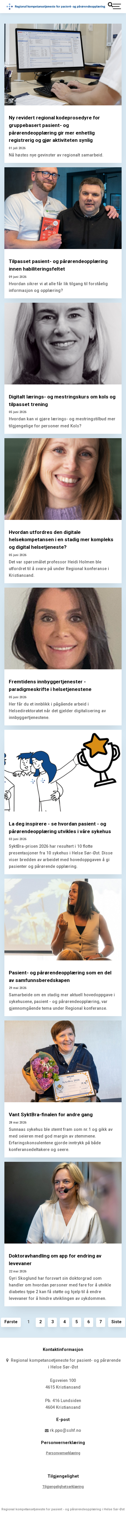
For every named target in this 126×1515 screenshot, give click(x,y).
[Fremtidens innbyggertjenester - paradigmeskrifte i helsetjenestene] (63, 628)
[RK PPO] (56, 6)
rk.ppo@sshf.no (65, 1430)
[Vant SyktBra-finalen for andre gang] (63, 1061)
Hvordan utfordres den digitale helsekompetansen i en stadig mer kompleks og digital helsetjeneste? (61, 539)
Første (11, 1321)
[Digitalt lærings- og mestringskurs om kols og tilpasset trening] (63, 343)
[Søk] (110, 5)
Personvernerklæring (63, 1453)
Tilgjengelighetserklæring (63, 1486)
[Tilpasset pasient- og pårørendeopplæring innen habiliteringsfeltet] (63, 208)
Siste (116, 1321)
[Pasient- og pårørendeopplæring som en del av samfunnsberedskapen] (63, 919)
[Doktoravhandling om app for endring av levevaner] (63, 1203)
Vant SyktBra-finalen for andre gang (51, 1114)
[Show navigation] (117, 6)
